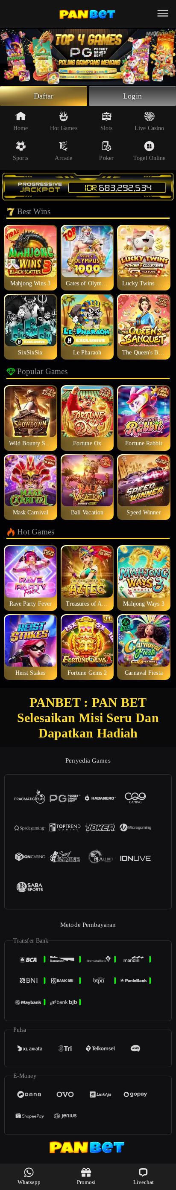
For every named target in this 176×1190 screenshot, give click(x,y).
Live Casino (149, 128)
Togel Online (149, 158)
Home (20, 128)
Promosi (86, 1182)
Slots (106, 128)
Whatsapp (29, 1182)
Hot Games (63, 128)
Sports (21, 158)
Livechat (143, 1182)
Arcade (63, 158)
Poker (106, 158)
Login (132, 96)
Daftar (44, 96)
